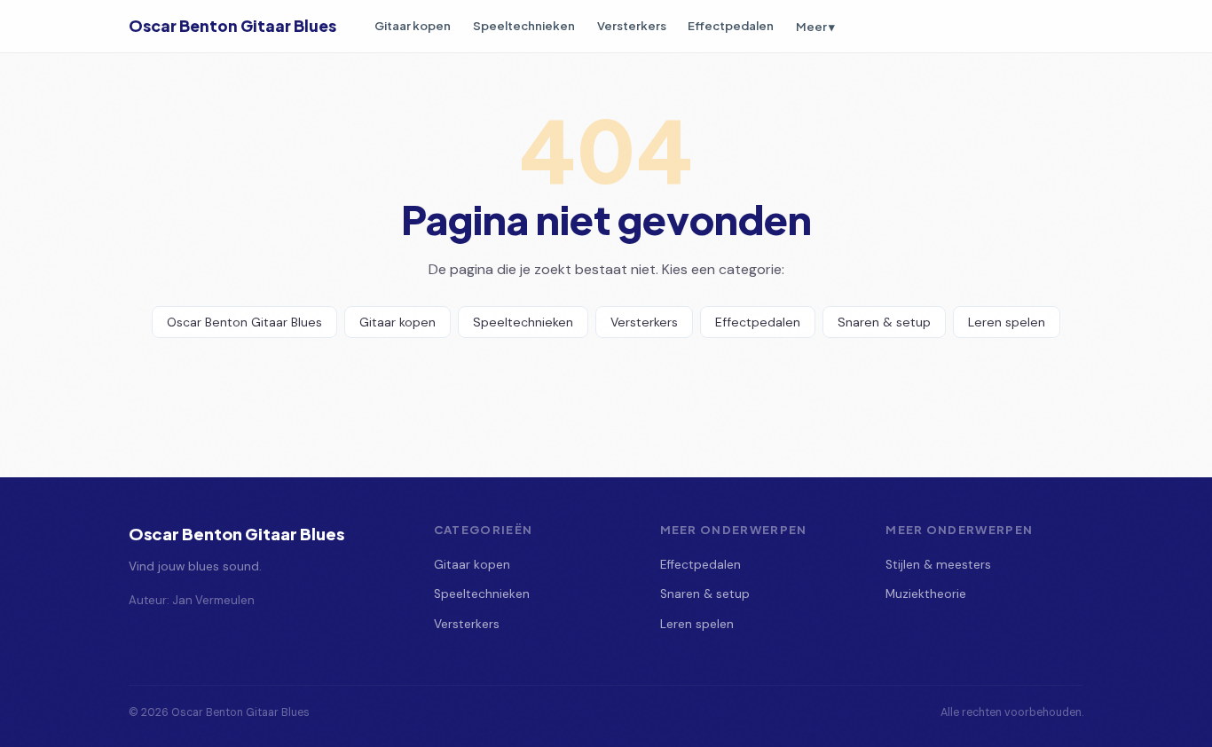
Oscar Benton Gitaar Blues (232, 25)
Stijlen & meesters (938, 564)
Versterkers (631, 25)
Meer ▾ (815, 26)
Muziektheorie (925, 594)
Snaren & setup (884, 322)
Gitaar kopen (412, 25)
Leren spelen (1006, 322)
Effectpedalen (731, 25)
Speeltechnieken (524, 25)
